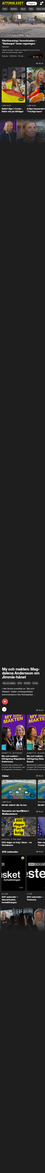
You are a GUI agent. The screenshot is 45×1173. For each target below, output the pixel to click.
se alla (39, 64)
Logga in (31, 3)
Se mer (36, 57)
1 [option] (4, 709)
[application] (22, 25)
